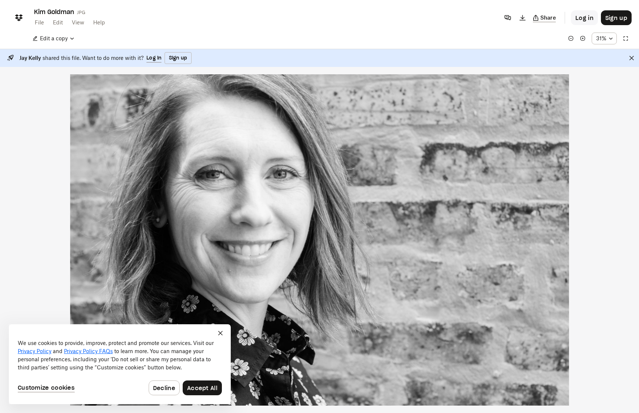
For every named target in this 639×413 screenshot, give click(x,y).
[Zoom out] (571, 38)
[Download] (522, 17)
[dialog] (120, 364)
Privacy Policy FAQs (88, 351)
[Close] (632, 58)
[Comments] (507, 17)
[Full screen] (626, 38)
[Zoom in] (583, 38)
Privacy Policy (34, 351)
